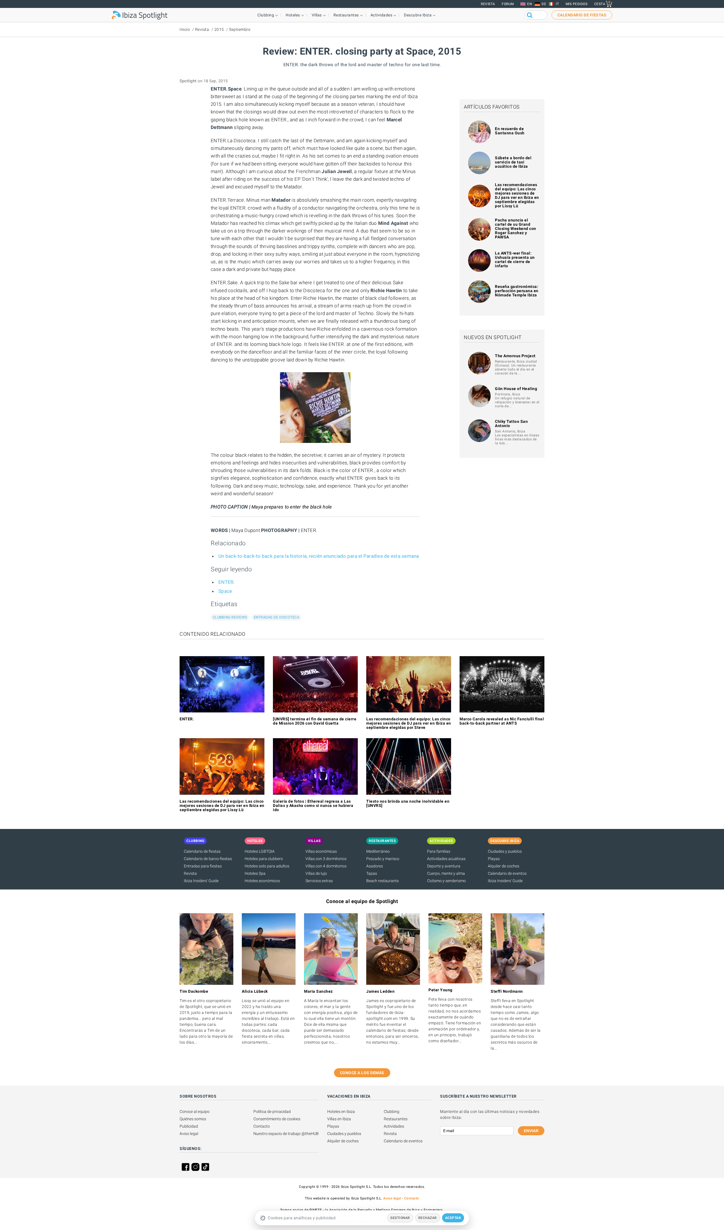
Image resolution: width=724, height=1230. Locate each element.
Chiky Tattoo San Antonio (511, 423)
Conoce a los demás (362, 1072)
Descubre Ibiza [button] (418, 15)
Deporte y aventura (443, 866)
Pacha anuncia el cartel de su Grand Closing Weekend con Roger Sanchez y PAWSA (515, 228)
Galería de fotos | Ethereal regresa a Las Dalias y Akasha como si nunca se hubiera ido (313, 805)
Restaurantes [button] (346, 15)
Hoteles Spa (255, 873)
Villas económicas (321, 851)
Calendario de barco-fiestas (208, 858)
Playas (494, 858)
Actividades (394, 1126)
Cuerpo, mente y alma (446, 873)
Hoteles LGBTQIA (260, 851)
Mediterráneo (378, 851)
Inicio (185, 29)
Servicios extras (319, 880)
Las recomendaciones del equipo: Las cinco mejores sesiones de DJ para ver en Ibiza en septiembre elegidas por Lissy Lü (517, 195)
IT (557, 4)
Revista (488, 4)
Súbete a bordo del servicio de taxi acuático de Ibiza (513, 162)
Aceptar (453, 1218)
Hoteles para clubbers (264, 858)
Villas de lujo (316, 873)
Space (225, 591)
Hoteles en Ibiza (341, 1111)
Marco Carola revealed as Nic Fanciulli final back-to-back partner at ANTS (502, 721)
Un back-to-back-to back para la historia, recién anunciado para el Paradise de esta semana (318, 556)
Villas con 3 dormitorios (325, 858)
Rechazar (427, 1218)
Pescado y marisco (382, 858)
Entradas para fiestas (203, 866)
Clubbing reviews (230, 617)
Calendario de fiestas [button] (582, 15)
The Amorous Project (515, 356)
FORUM (508, 4)
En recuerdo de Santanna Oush (510, 130)
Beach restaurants (382, 880)
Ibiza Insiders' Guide (201, 880)
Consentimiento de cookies (276, 1119)
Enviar (531, 1130)
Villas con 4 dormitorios (325, 866)
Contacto (261, 1126)
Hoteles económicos (262, 880)
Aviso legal (189, 1133)
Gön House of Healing (516, 388)
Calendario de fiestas (202, 851)
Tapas (371, 873)
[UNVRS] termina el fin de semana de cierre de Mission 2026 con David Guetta (314, 721)
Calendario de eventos (507, 873)
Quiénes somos (193, 1119)
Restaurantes (396, 1119)
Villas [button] (317, 15)
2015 (219, 29)
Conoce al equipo (195, 1111)
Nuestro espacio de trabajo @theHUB (286, 1133)
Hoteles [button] (293, 15)
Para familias (438, 851)
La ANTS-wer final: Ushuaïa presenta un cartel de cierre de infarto (515, 259)
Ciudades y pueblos (505, 851)
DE (544, 4)
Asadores (374, 866)
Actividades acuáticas (446, 858)
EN (529, 4)
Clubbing (391, 1111)
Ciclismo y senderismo (446, 880)
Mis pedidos (577, 4)
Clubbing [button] (265, 15)
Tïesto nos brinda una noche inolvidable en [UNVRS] (407, 803)
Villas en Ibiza (339, 1119)
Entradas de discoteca (276, 617)
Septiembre (239, 29)
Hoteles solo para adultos (267, 866)
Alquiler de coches (503, 866)
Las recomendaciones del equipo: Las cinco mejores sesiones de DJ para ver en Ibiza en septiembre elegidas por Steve (408, 723)
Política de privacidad (272, 1111)
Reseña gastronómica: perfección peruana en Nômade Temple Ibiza (516, 290)
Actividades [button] (381, 15)
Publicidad (189, 1126)
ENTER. (226, 582)
